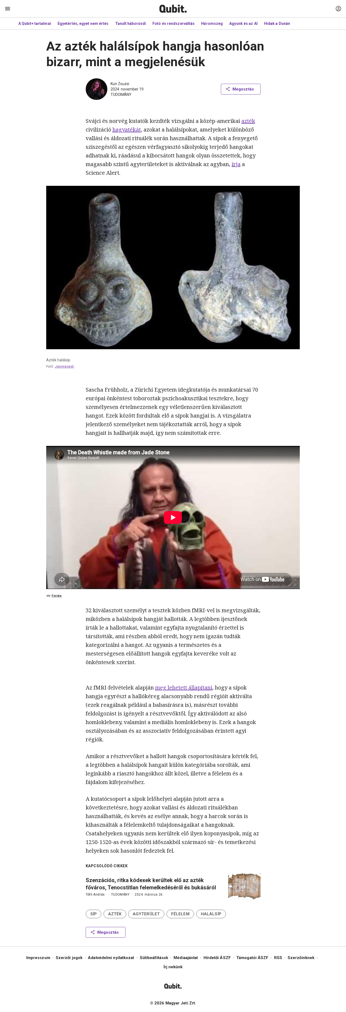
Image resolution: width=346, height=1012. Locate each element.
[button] (93, 914)
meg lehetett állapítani (183, 687)
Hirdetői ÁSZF (217, 957)
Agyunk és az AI (243, 23)
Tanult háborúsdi (130, 23)
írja (236, 164)
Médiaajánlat (186, 957)
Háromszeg (212, 23)
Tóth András (95, 894)
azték (248, 121)
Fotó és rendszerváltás (173, 23)
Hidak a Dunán (277, 23)
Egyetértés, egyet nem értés (83, 23)
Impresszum (38, 957)
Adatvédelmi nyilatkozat (111, 957)
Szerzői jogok (69, 957)
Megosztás (243, 89)
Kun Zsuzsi (120, 84)
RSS (278, 957)
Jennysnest (64, 366)
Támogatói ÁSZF (252, 957)
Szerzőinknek (301, 957)
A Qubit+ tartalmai (34, 23)
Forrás (57, 595)
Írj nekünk (173, 966)
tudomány (121, 94)
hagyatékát (126, 129)
